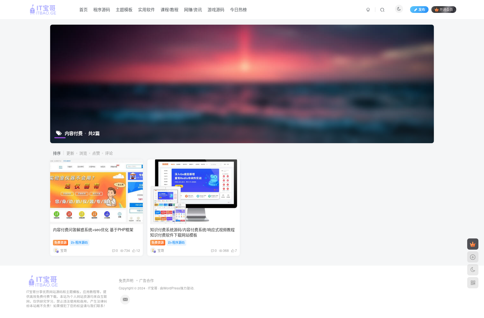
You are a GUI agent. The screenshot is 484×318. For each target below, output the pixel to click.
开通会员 (446, 9)
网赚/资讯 (193, 9)
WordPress (171, 288)
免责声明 (126, 280)
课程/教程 (169, 9)
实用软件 (146, 9)
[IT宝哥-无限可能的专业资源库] (44, 280)
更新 (70, 153)
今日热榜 (238, 9)
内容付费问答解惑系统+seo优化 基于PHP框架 (93, 229)
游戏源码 (216, 9)
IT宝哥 (152, 288)
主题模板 (124, 9)
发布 (421, 9)
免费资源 (60, 242)
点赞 (96, 153)
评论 (109, 153)
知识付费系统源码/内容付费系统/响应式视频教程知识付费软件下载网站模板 (192, 232)
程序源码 (101, 9)
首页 (83, 9)
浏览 (83, 153)
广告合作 (146, 280)
